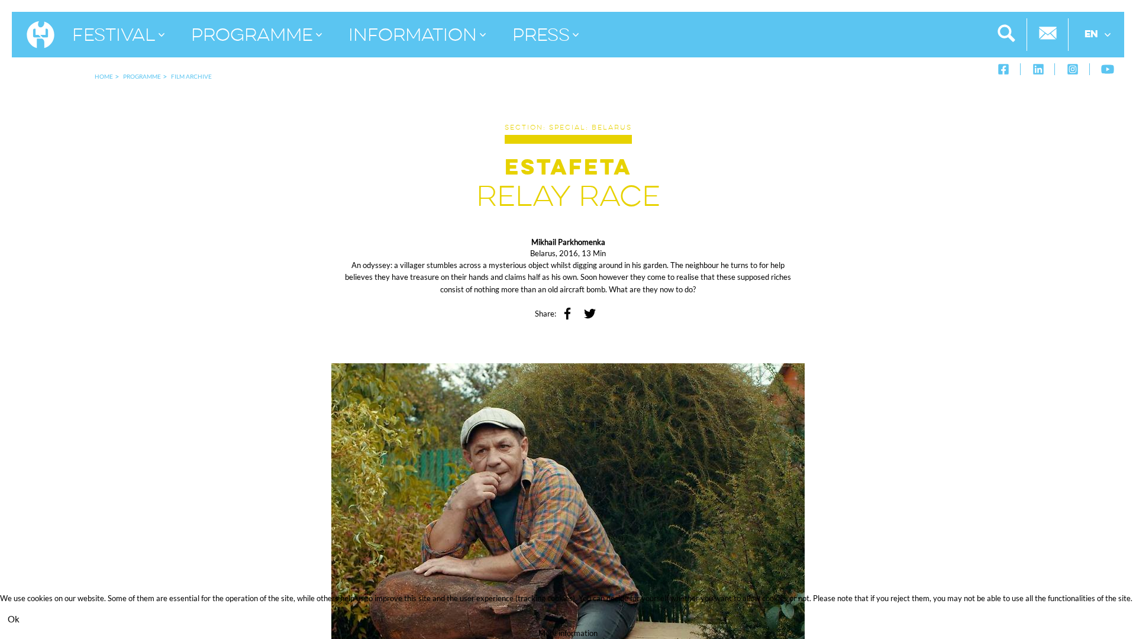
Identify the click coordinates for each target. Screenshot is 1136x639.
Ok (14, 619)
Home (104, 76)
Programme (142, 76)
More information (568, 633)
